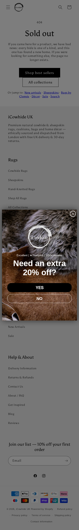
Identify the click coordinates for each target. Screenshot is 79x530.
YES (40, 287)
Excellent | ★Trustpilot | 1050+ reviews (39, 255)
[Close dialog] (72, 213)
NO (39, 298)
